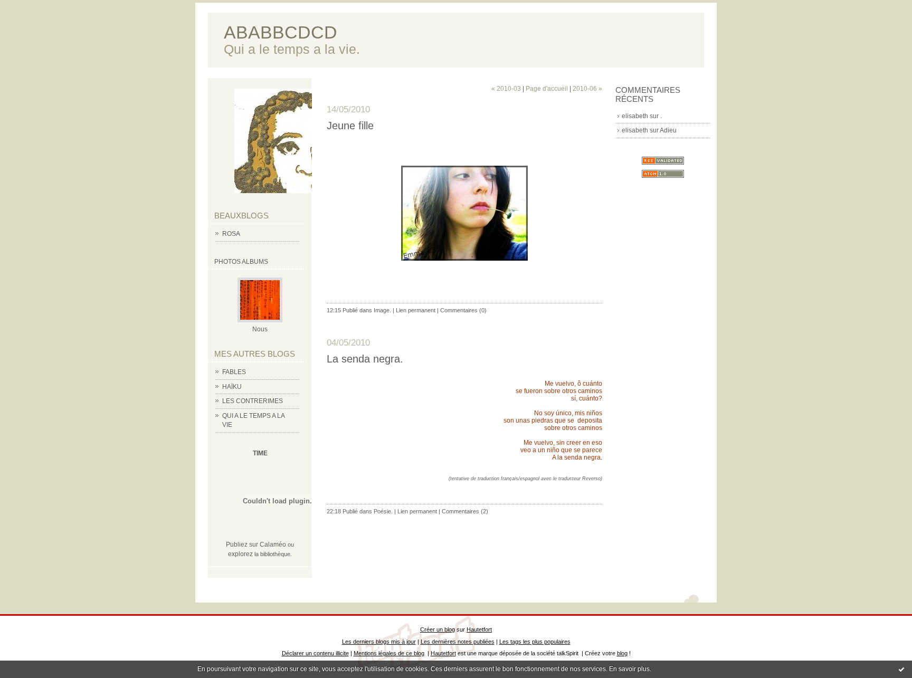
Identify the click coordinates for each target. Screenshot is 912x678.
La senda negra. (365, 359)
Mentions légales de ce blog (389, 653)
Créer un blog (437, 629)
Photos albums (241, 261)
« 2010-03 (506, 88)
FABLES (234, 372)
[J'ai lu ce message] (901, 669)
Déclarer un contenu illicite (315, 653)
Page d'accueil (547, 88)
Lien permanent (415, 310)
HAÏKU (232, 386)
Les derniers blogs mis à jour (379, 641)
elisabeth (635, 116)
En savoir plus (629, 669)
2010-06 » (587, 88)
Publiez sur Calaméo (256, 544)
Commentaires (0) (463, 310)
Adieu (668, 130)
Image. (382, 310)
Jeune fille (350, 125)
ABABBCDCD (280, 32)
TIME (260, 453)
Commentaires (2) (465, 511)
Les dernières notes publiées (458, 641)
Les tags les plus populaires (535, 641)
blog (622, 653)
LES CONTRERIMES (252, 401)
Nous (260, 329)
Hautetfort (479, 629)
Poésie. (383, 511)
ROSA (231, 233)
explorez (240, 554)
